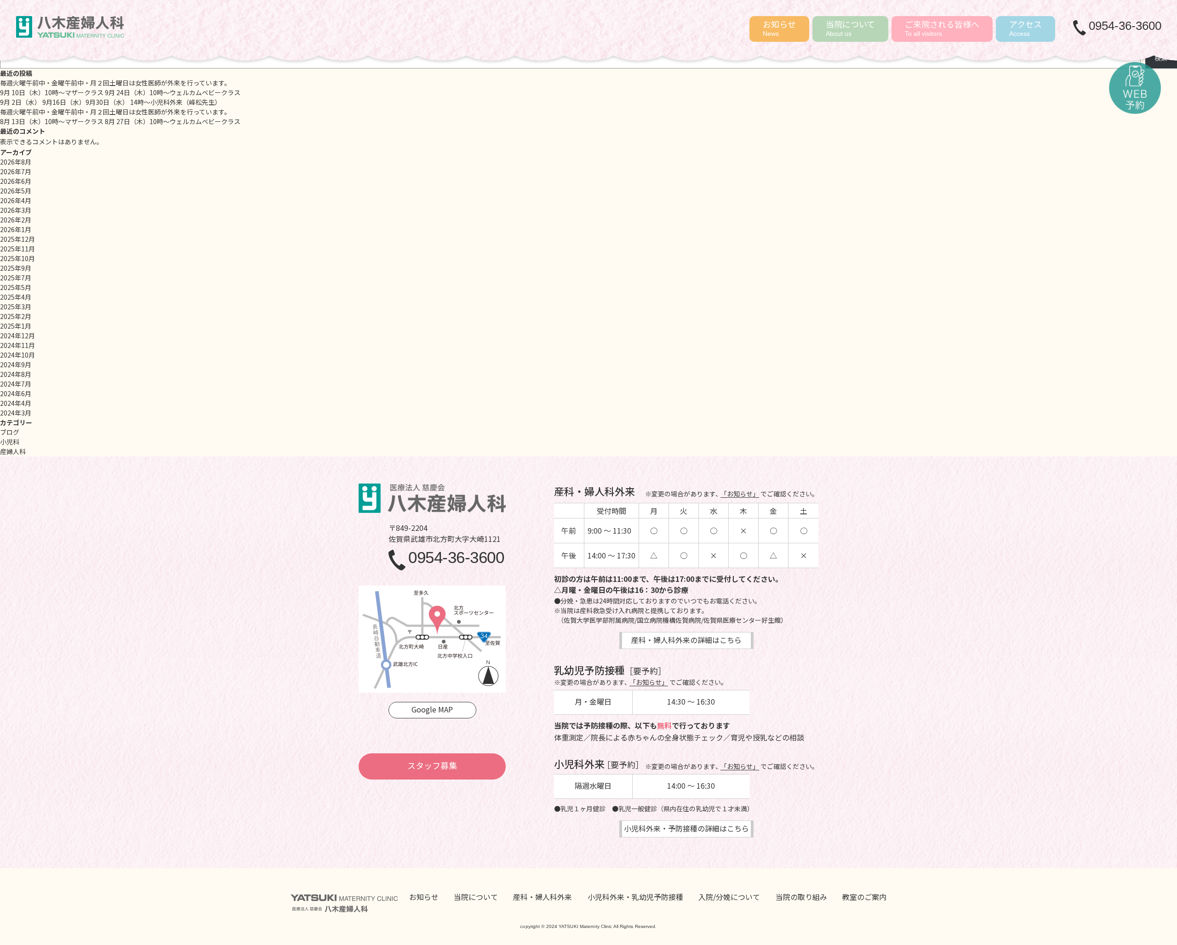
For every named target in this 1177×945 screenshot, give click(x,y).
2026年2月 (15, 219)
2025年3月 (15, 306)
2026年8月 (15, 161)
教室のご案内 (864, 896)
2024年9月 (15, 364)
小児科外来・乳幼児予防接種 (635, 896)
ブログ (9, 432)
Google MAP (432, 709)
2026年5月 (15, 190)
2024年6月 (15, 393)
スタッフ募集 (432, 765)
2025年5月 (15, 287)
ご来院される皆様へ (942, 27)
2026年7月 (15, 171)
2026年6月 (15, 181)
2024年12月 (17, 335)
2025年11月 (17, 248)
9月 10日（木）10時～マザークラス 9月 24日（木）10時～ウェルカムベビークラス (120, 92)
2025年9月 (15, 268)
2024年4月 (15, 403)
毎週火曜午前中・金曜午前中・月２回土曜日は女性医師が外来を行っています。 (115, 82)
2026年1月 (15, 229)
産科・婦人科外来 (542, 896)
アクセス (1025, 27)
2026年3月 (15, 210)
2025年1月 (15, 325)
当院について (850, 27)
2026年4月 (15, 200)
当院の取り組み (801, 896)
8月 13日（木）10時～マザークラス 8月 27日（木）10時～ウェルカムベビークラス (120, 121)
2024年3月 (15, 412)
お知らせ (779, 27)
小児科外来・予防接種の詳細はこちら (686, 828)
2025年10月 (17, 258)
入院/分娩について (729, 896)
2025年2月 (15, 316)
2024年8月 (15, 374)
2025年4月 (15, 297)
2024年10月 (17, 354)
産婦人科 (13, 451)
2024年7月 (15, 383)
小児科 (9, 441)
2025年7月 (15, 277)
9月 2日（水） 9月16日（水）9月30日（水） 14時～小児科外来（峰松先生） (110, 102)
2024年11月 (17, 345)
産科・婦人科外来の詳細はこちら (686, 639)
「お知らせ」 (739, 493)
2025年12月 (17, 239)
